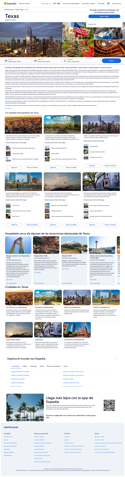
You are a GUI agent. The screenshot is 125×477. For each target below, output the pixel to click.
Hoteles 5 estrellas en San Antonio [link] (73, 375)
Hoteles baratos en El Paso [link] (71, 383)
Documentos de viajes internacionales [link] (105, 452)
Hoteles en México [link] (39, 440)
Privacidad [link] (67, 437)
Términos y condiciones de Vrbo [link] (73, 449)
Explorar (14, 167)
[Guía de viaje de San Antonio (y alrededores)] (19, 305)
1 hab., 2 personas (73, 61)
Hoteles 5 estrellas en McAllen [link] (20, 375)
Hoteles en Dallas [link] (68, 379)
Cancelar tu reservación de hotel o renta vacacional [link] (108, 443)
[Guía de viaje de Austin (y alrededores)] (106, 305)
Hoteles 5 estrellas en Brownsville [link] (73, 371)
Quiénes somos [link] (8, 437)
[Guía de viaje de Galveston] (48, 336)
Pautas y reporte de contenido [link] (72, 452)
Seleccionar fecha (14, 61)
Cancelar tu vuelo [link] (99, 440)
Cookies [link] (66, 440)
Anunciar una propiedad (71, 3)
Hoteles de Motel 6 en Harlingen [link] (73, 386)
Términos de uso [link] (68, 443)
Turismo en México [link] (39, 437)
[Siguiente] (119, 260)
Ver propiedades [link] (11, 283)
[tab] (15, 366)
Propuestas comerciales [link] (10, 446)
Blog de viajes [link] (38, 458)
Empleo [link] (6, 440)
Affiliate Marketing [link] (9, 452)
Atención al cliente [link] (100, 437)
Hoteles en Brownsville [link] (18, 379)
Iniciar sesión (116, 3)
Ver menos (8, 108)
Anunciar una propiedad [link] (10, 443)
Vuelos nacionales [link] (39, 449)
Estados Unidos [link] (19, 9)
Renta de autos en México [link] (41, 452)
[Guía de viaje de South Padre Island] (19, 336)
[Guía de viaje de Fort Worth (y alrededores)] (77, 336)
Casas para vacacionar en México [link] (42, 443)
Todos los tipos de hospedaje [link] (42, 455)
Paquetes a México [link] (39, 446)
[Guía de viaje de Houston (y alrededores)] (48, 305)
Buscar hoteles (32, 167)
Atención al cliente (88, 3)
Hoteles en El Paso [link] (16, 386)
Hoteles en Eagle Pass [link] (17, 383)
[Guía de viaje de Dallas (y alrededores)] (77, 305)
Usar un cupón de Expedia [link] (102, 449)
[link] (104, 24)
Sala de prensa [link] (8, 455)
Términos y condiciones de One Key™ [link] (74, 446)
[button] (62, 358)
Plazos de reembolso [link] (100, 446)
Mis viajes (101, 3)
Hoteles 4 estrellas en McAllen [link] (20, 371)
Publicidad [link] (7, 449)
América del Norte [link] (9, 9)
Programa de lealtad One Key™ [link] (42, 461)
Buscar (111, 61)
